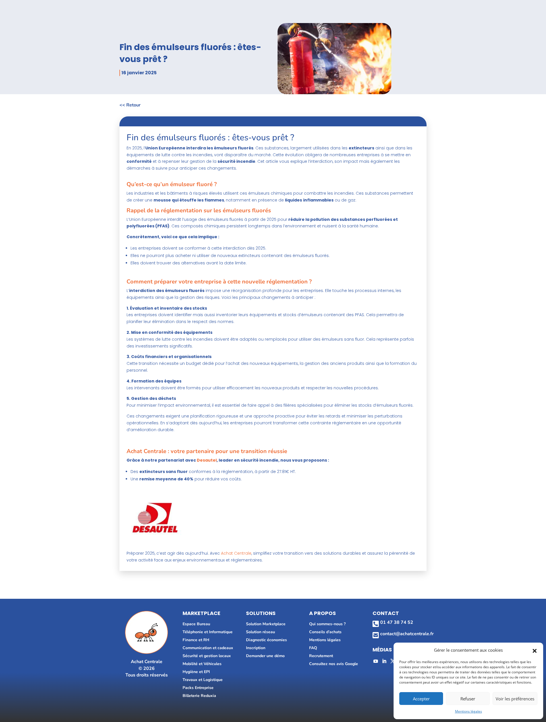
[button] (534, 650)
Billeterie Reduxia (199, 695)
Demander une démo (265, 656)
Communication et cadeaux (208, 648)
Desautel (207, 460)
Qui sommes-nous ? (327, 624)
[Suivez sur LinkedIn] (384, 661)
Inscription (255, 648)
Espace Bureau (196, 624)
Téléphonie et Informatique (208, 632)
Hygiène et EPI (196, 671)
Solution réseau (260, 632)
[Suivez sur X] (392, 661)
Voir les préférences (515, 699)
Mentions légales (468, 711)
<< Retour (129, 105)
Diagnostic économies (266, 640)
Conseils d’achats (325, 632)
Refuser (467, 699)
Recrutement (321, 656)
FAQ (313, 648)
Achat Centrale (236, 553)
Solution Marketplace (266, 624)
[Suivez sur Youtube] (375, 661)
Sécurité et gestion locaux (207, 656)
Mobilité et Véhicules (202, 664)
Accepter (421, 699)
